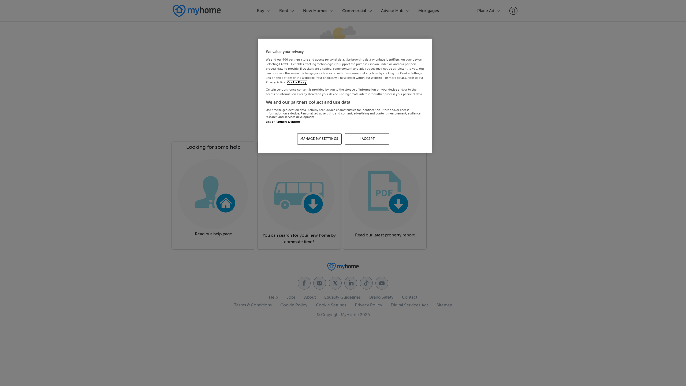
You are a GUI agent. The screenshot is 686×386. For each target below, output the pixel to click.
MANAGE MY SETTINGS (319, 139)
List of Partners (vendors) (283, 122)
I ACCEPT (367, 139)
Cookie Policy (297, 82)
